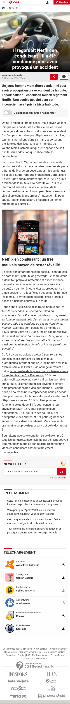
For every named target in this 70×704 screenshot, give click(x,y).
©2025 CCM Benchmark (35, 658)
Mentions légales (40, 655)
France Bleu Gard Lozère (50, 174)
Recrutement (11, 652)
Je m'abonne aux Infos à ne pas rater (34, 112)
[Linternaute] (18, 681)
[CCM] (13, 2)
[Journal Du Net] (51, 674)
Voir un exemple (58, 477)
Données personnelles (30, 652)
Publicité (53, 649)
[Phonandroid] (51, 695)
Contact (63, 649)
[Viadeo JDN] (51, 688)
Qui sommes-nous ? (12, 649)
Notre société (40, 649)
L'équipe (28, 649)
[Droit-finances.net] (51, 681)
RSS (28, 655)
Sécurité (13, 8)
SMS (19, 409)
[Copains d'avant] (18, 688)
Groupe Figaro (57, 655)
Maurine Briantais (12, 75)
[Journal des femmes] (18, 674)
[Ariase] (18, 696)
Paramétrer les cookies (54, 652)
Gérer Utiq (10, 655)
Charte (21, 655)
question (63, 2)
